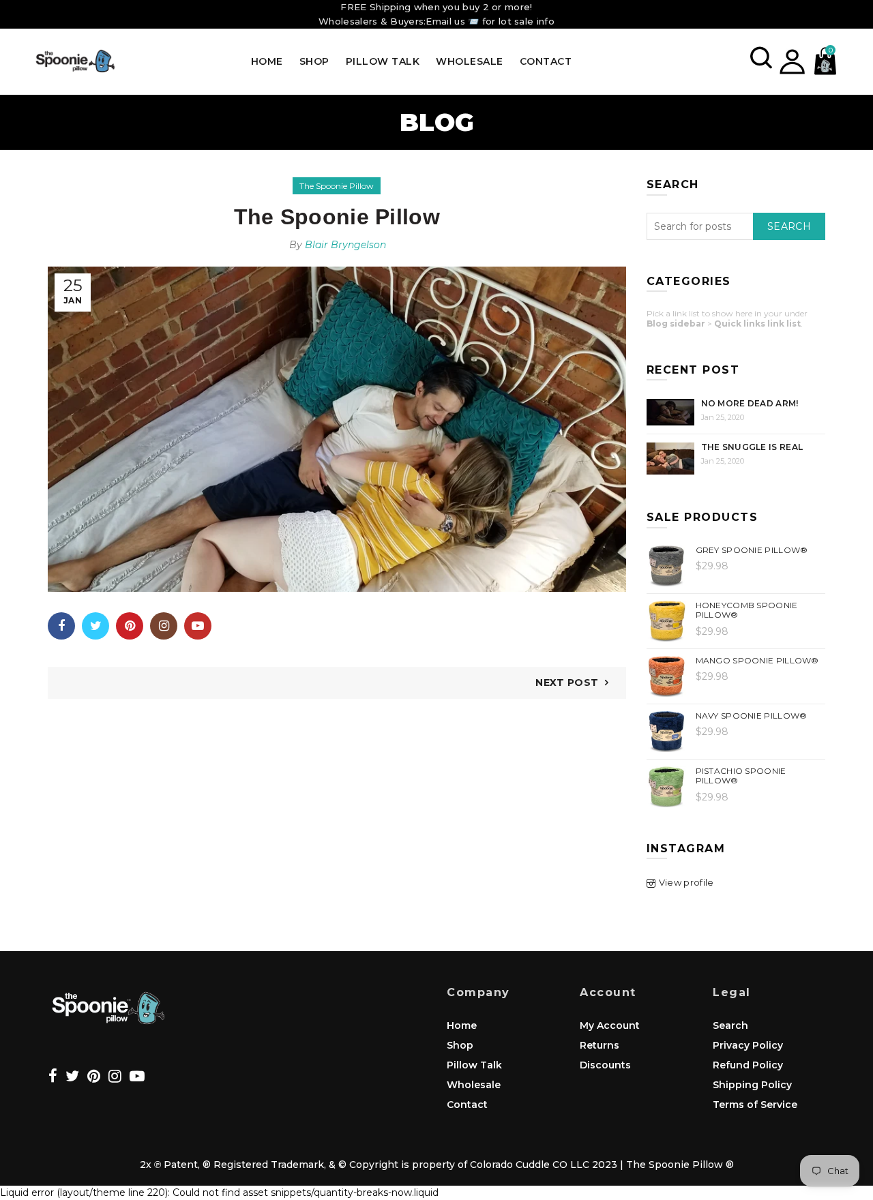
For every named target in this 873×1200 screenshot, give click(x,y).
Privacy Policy (748, 1045)
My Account (610, 1025)
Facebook (61, 626)
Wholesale (469, 61)
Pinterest (129, 626)
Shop (314, 61)
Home (267, 61)
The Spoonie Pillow (336, 186)
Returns (599, 1045)
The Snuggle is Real (752, 447)
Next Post (566, 682)
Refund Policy (748, 1065)
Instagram (163, 626)
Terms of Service (755, 1104)
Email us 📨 (452, 21)
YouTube (197, 626)
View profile (686, 882)
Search (789, 226)
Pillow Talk (383, 61)
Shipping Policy (752, 1085)
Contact (546, 61)
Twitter (95, 626)
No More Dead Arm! (750, 403)
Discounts (605, 1065)
